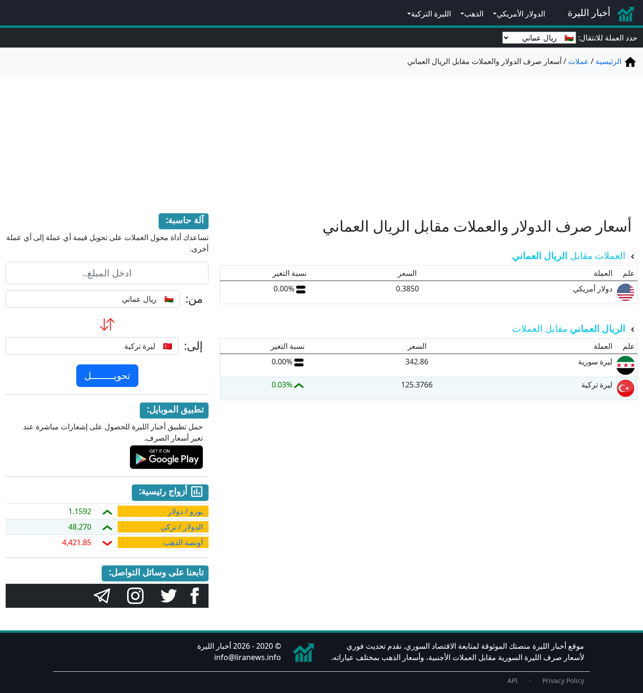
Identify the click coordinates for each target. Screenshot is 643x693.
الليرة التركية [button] (431, 13)
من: (194, 299)
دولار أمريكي (592, 288)
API (512, 680)
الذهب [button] (473, 13)
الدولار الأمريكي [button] (521, 13)
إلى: (193, 346)
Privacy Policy (563, 680)
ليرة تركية (596, 384)
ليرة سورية (595, 361)
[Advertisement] (321, 135)
